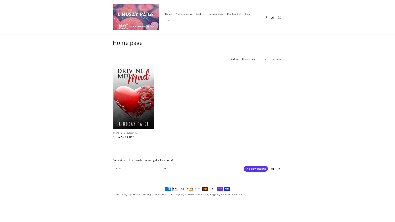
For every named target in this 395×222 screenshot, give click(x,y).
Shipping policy (212, 194)
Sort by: (235, 59)
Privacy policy (177, 194)
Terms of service (194, 194)
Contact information (232, 194)
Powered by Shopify (142, 194)
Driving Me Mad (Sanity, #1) (125, 133)
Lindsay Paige (126, 194)
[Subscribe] (164, 168)
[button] (200, 14)
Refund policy (161, 194)
